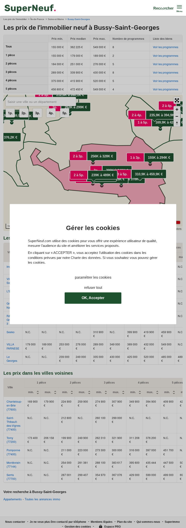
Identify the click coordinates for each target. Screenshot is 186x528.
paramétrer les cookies (93, 277)
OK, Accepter (93, 298)
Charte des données (86, 258)
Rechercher (163, 8)
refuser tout (93, 288)
